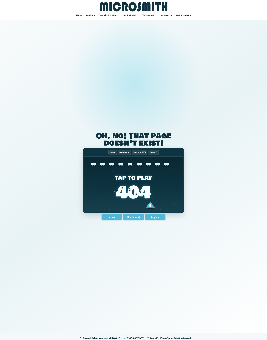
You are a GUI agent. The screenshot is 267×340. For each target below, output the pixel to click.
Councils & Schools (108, 15)
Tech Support (148, 15)
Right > (155, 217)
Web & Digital (182, 15)
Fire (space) (133, 217)
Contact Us (166, 15)
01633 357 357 (135, 338)
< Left (112, 217)
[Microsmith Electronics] (133, 6)
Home (79, 15)
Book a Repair (129, 15)
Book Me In (124, 152)
